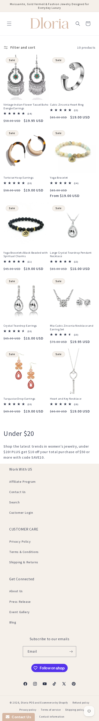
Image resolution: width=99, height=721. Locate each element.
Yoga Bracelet (59, 177)
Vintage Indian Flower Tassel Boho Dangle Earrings (26, 106)
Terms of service (51, 709)
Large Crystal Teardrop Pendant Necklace (71, 254)
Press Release (20, 602)
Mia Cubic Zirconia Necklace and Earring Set (71, 327)
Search (14, 502)
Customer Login (21, 513)
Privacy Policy (20, 541)
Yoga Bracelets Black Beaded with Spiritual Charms (25, 254)
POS (31, 702)
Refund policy (81, 702)
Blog (12, 622)
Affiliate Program (22, 482)
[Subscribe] (71, 651)
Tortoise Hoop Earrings (18, 177)
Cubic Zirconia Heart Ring (67, 104)
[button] (9, 24)
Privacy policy (27, 709)
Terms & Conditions (24, 552)
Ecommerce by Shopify (54, 702)
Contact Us (17, 492)
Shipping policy (74, 709)
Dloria (25, 702)
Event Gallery (19, 612)
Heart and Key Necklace (65, 398)
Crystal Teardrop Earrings (20, 325)
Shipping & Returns (23, 562)
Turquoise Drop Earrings (19, 398)
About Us (16, 591)
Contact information (51, 716)
